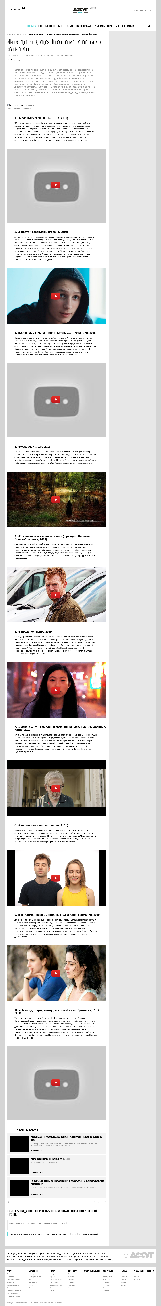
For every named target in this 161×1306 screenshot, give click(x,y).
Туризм (130, 25)
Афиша (137, 1274)
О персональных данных (100, 1259)
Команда (10, 1303)
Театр (59, 25)
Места (123, 1274)
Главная (10, 34)
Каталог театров (56, 1279)
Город (110, 25)
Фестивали (33, 1282)
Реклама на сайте (22, 1303)
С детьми (120, 25)
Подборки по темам (14, 1291)
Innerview (31, 25)
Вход (135, 11)
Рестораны (100, 25)
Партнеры (34, 1303)
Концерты (50, 25)
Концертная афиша (36, 1274)
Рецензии (106, 1285)
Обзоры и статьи (13, 1296)
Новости (106, 1291)
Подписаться (15, 9)
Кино (40, 25)
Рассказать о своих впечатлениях (26, 1234)
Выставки (69, 25)
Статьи (24, 34)
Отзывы (106, 1282)
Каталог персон (13, 1293)
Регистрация (145, 11)
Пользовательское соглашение (51, 1303)
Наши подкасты (84, 25)
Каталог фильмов (13, 1285)
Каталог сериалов (14, 1288)
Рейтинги (10, 1277)
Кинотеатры (11, 1274)
